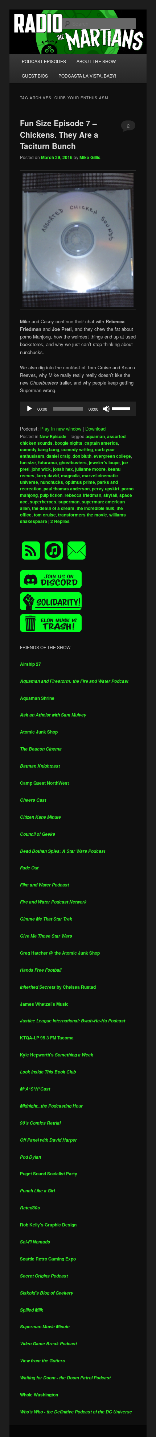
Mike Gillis (89, 157)
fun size (28, 462)
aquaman (95, 436)
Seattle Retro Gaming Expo (48, 1258)
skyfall (110, 495)
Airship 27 (30, 664)
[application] (78, 409)
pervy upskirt (105, 488)
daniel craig (58, 456)
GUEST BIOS (35, 75)
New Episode (53, 436)
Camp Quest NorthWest (44, 783)
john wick (41, 469)
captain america (101, 443)
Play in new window (60, 428)
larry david (48, 475)
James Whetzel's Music (44, 1004)
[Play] (29, 408)
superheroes (43, 501)
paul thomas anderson (67, 488)
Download (95, 428)
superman (68, 501)
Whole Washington (39, 1394)
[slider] (122, 408)
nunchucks (51, 482)
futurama (47, 462)
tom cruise (45, 514)
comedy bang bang (39, 449)
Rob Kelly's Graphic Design (48, 1224)
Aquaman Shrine (37, 698)
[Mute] (106, 408)
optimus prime (80, 482)
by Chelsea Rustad (58, 987)
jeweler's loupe (104, 462)
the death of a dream (53, 508)
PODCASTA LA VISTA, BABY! (87, 75)
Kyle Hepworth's (56, 1054)
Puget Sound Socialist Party (48, 1173)
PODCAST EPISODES (44, 61)
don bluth (82, 456)
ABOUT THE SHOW (96, 61)
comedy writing (77, 449)
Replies (60, 521)
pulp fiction (51, 495)
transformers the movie (82, 514)
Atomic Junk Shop (39, 731)
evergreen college (112, 456)
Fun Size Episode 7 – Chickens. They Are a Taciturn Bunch (59, 134)
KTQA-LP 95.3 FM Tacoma (47, 1037)
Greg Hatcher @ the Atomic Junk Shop (60, 953)
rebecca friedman (83, 495)
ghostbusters (73, 462)
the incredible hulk (95, 508)
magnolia (70, 475)
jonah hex (63, 469)
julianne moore (90, 469)
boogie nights (68, 443)
